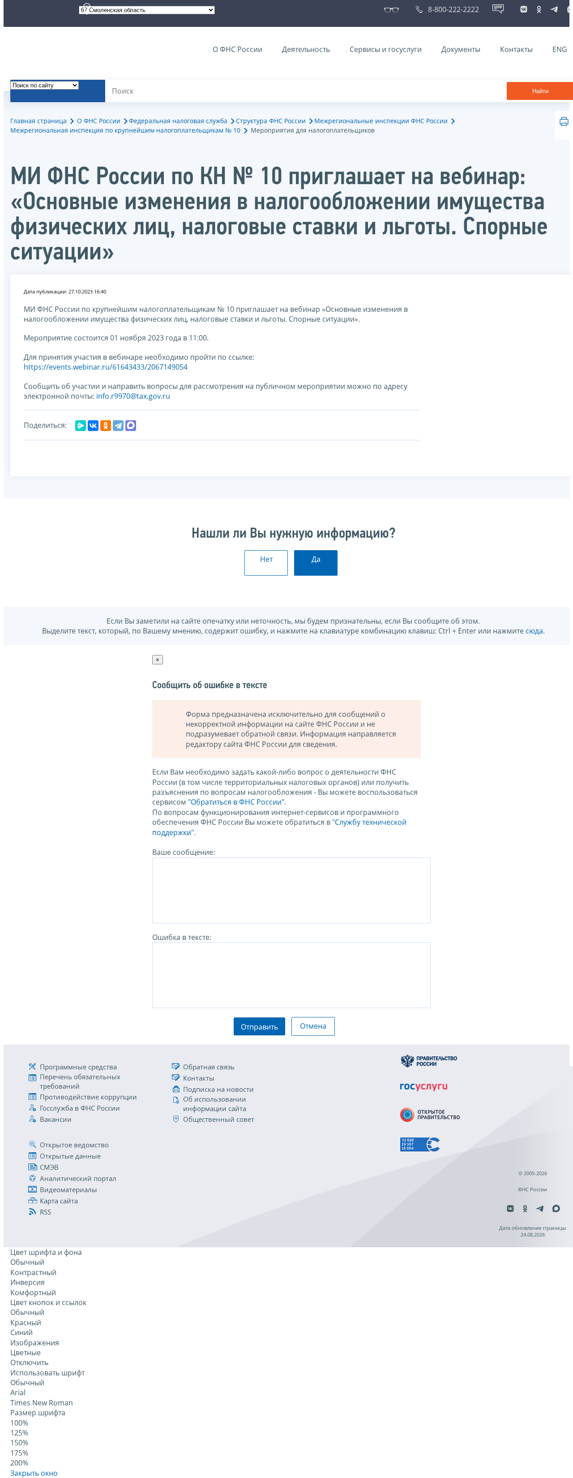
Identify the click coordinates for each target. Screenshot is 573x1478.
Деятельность (306, 49)
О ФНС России (237, 49)
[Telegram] (118, 425)
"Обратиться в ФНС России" (236, 802)
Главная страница (38, 120)
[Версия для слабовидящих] (393, 9)
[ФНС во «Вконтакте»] (523, 9)
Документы (460, 49)
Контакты (516, 49)
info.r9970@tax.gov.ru (133, 396)
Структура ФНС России (271, 120)
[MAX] (130, 425)
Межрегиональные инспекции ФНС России (381, 120)
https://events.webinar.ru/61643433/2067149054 (106, 367)
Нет (266, 559)
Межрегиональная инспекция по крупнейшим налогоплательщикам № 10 (125, 130)
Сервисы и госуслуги (386, 49)
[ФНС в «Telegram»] (554, 9)
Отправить (259, 1027)
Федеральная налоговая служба (178, 120)
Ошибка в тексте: (181, 937)
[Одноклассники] (105, 425)
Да (316, 559)
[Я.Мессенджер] (80, 425)
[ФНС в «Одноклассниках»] (539, 9)
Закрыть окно (34, 1473)
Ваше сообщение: (183, 852)
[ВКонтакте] (93, 425)
